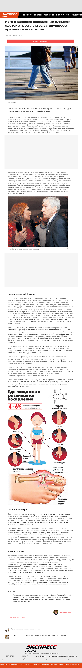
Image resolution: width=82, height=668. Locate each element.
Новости (27, 15)
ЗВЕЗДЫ (38, 15)
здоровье (16, 617)
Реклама (24, 656)
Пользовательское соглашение (63, 656)
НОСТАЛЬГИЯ (63, 15)
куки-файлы (40, 656)
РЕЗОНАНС (49, 15)
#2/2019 (10, 617)
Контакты (9, 656)
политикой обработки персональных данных (47, 664)
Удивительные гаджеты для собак (25, 629)
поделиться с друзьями (41, 41)
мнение (23, 617)
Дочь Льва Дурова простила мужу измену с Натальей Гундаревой (38, 635)
